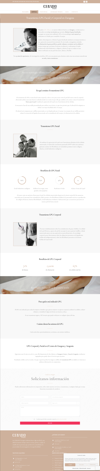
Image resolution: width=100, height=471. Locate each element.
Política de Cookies (75, 468)
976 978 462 (36, 1)
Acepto (70, 464)
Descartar (81, 464)
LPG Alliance (47, 30)
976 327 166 (29, 1)
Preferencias (93, 464)
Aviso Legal (88, 468)
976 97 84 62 (17, 469)
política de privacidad (61, 419)
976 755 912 (15, 1)
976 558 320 (22, 1)
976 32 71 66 (17, 462)
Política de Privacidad (82, 468)
